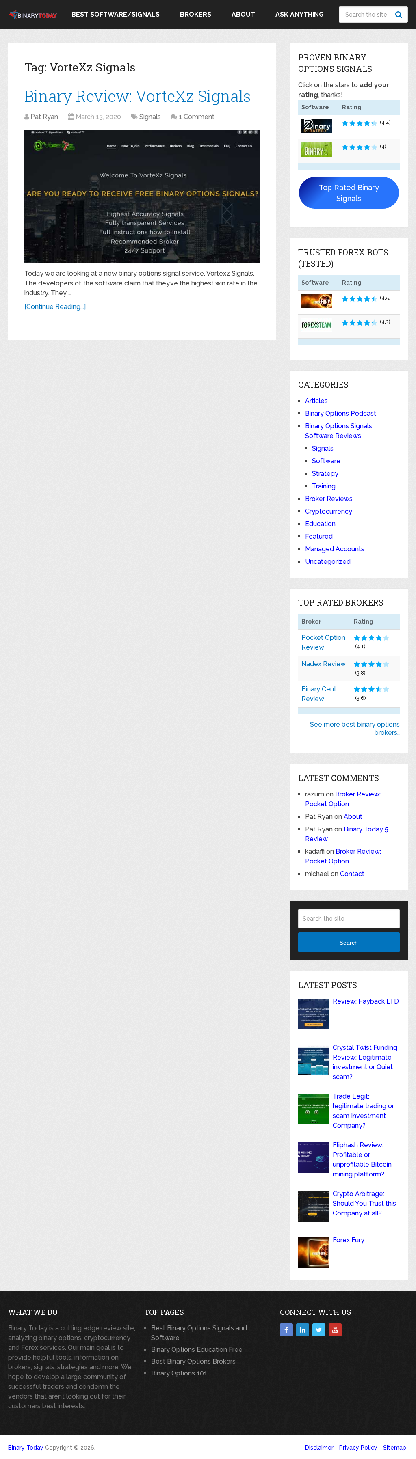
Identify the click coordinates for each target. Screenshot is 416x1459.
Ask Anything (299, 14)
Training (324, 486)
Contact (352, 874)
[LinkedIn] (302, 1329)
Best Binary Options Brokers (193, 1361)
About (243, 14)
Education (320, 524)
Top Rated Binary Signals (349, 193)
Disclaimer (319, 1447)
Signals (150, 117)
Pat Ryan (44, 117)
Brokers (195, 14)
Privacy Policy (358, 1447)
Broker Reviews (329, 499)
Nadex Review (323, 664)
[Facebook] (286, 1329)
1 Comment (196, 117)
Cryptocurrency (328, 511)
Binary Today (25, 1447)
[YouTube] (335, 1329)
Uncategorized (328, 561)
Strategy (325, 473)
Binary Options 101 (179, 1373)
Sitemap (394, 1447)
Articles (316, 401)
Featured (319, 536)
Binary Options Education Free (197, 1349)
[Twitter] (318, 1329)
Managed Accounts (334, 549)
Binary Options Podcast (340, 413)
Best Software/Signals (116, 14)
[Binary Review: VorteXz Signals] (142, 196)
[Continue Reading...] (55, 307)
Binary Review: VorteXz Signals (137, 96)
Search (400, 14)
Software (326, 461)
